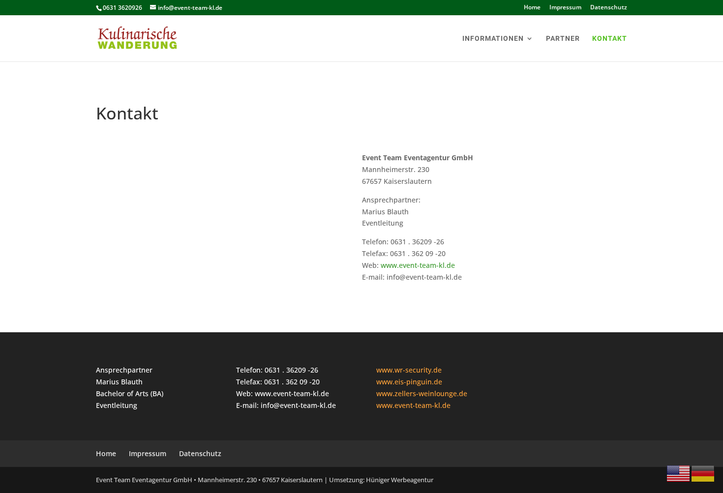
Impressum (565, 7)
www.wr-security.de (409, 370)
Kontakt (609, 38)
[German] (703, 473)
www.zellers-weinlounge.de (421, 393)
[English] (678, 473)
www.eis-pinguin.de (409, 381)
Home (532, 7)
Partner (563, 38)
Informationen (493, 38)
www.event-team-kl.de (418, 265)
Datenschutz (608, 7)
